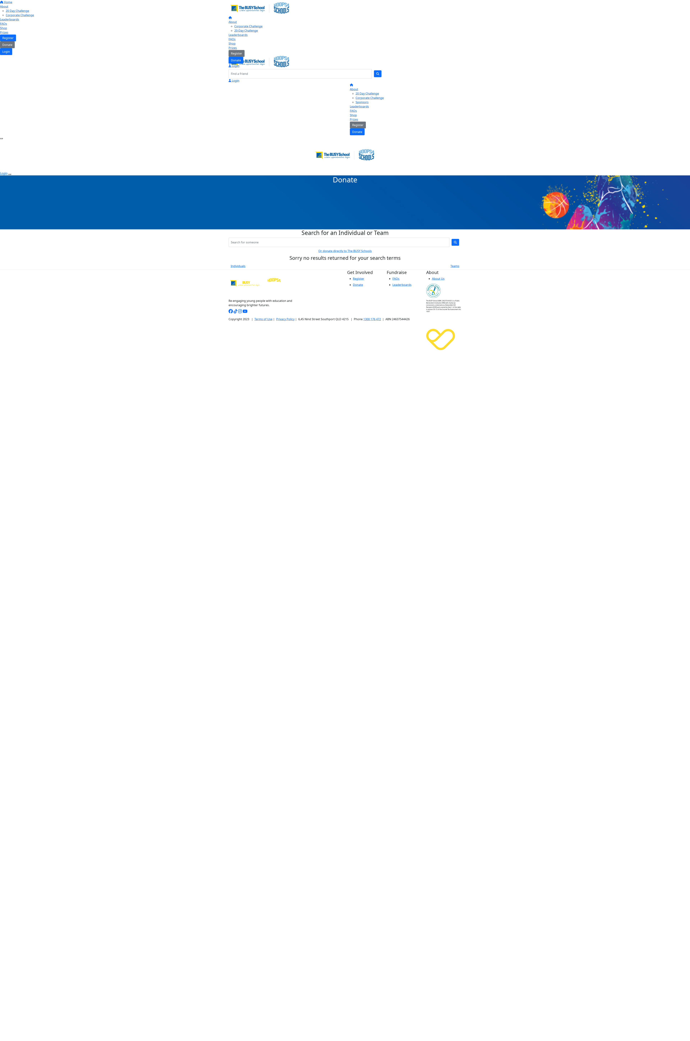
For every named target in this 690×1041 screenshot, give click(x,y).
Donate (236, 60)
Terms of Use (263, 319)
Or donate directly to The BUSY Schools (345, 251)
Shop (232, 44)
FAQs (232, 39)
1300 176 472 (372, 319)
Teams (454, 266)
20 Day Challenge (367, 94)
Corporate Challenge (248, 26)
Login (235, 66)
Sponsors (362, 102)
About (233, 22)
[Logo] (260, 8)
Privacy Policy (285, 319)
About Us (438, 279)
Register (236, 53)
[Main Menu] (1, 138)
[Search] (377, 73)
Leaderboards (238, 35)
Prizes (233, 48)
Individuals (238, 266)
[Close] (9, 174)
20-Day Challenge (246, 31)
